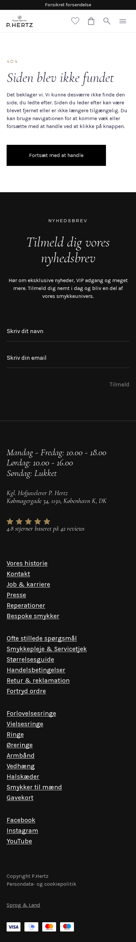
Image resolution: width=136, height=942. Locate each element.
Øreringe (20, 745)
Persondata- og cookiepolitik (41, 884)
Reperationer (26, 605)
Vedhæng (21, 766)
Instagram (22, 830)
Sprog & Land (23, 905)
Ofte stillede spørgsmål (42, 638)
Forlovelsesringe (31, 713)
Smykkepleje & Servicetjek (47, 649)
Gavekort (20, 797)
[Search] (107, 21)
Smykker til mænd (34, 787)
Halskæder (23, 776)
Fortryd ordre (26, 691)
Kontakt (18, 574)
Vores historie (27, 563)
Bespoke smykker (33, 616)
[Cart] (91, 21)
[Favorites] (75, 21)
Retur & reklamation (38, 680)
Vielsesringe (25, 724)
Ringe (15, 734)
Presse (16, 595)
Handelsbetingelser (36, 670)
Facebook (21, 820)
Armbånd (21, 755)
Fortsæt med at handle (56, 155)
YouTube (19, 841)
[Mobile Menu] (122, 21)
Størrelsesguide (30, 659)
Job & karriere (28, 584)
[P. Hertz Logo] (20, 21)
